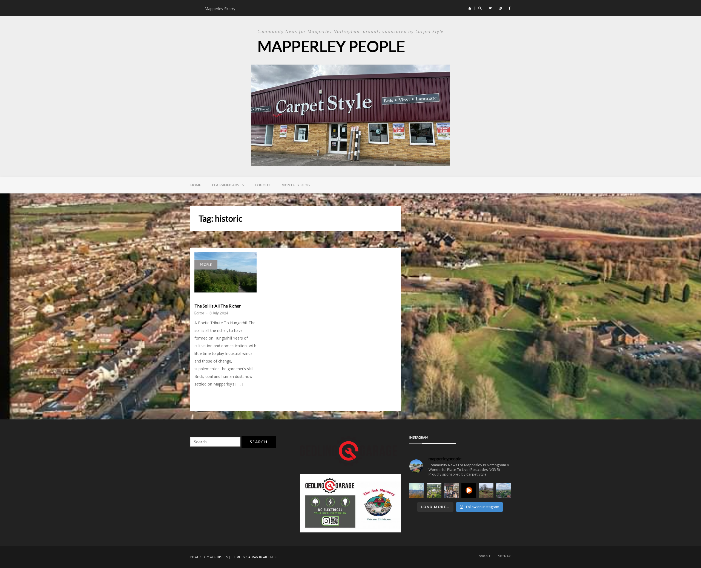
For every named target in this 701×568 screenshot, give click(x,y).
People (206, 264)
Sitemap (504, 556)
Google (485, 556)
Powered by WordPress (209, 557)
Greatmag (250, 557)
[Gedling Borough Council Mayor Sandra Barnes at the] (451, 490)
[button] (469, 8)
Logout (263, 184)
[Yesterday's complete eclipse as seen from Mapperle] (468, 490)
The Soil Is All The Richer (217, 305)
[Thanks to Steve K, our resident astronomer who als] (416, 490)
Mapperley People (331, 46)
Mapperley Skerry (221, 8)
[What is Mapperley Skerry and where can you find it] (486, 490)
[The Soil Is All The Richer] (225, 272)
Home (195, 184)
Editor (199, 313)
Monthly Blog (295, 184)
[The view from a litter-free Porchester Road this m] (503, 490)
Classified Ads (225, 184)
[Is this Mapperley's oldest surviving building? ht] (434, 490)
